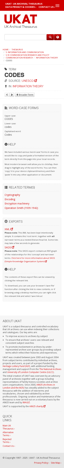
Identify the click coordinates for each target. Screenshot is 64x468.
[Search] (50, 37)
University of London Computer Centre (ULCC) (30, 372)
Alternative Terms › (8, 434)
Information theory (47, 57)
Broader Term (25, 94)
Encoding (10, 199)
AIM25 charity (36, 406)
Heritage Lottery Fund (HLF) (16, 366)
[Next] (11, 95)
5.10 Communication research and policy (27, 55)
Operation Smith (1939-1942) (21, 208)
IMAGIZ (26, 402)
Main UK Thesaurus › (9, 427)
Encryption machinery (17, 203)
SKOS (8, 247)
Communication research (19, 57)
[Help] (57, 37)
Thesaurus (17, 49)
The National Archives (50, 369)
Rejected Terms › (7, 441)
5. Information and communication (25, 52)
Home (6, 49)
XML (7, 229)
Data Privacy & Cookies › (20, 7)
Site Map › (56, 462)
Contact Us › (47, 7)
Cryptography (12, 194)
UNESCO (28, 80)
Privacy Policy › (41, 462)
